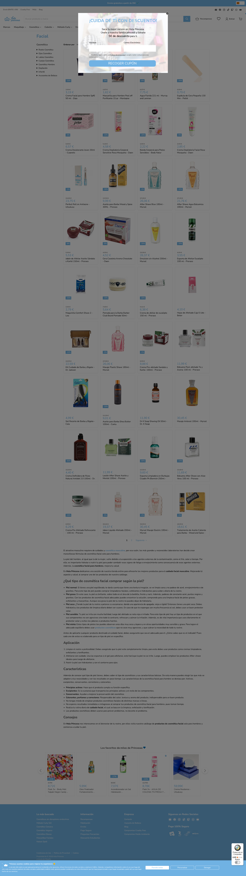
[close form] (167, 13)
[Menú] (241, 844)
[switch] (237, 862)
